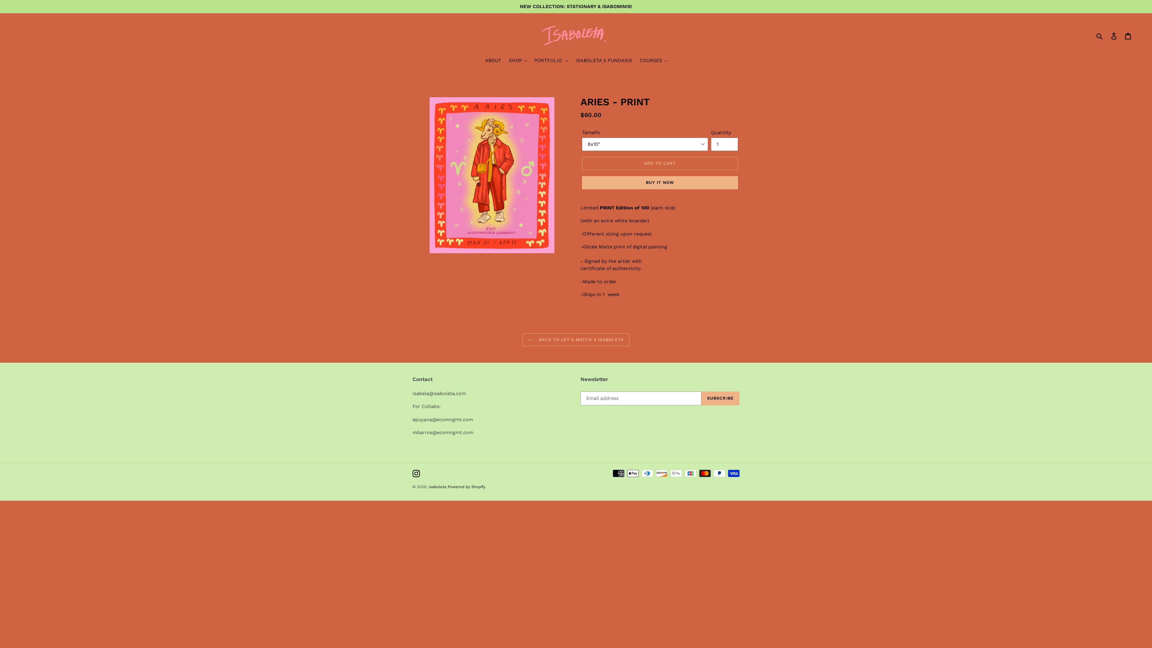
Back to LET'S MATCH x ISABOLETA (580, 339)
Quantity (721, 132)
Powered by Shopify (466, 486)
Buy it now (660, 182)
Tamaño (591, 132)
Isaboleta (437, 486)
